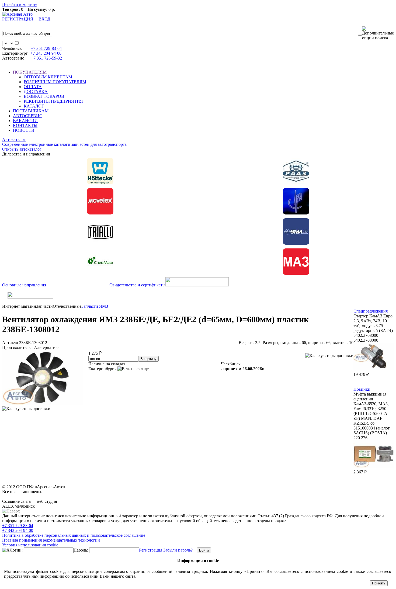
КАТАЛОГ (34, 106)
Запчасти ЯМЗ (94, 306)
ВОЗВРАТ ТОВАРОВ (44, 96)
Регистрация (150, 550)
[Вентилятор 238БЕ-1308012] (42, 403)
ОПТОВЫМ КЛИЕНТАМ (48, 77)
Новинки (361, 389)
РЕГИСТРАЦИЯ (17, 19)
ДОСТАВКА (36, 91)
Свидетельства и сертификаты (137, 285)
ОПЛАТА (33, 86)
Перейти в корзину (19, 4)
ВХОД (44, 19)
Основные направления (24, 285)
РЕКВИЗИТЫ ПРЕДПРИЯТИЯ (53, 101)
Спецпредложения (370, 311)
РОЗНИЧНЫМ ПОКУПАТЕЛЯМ (55, 81)
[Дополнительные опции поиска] (378, 33)
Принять (378, 583)
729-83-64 (46, 48)
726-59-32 (46, 58)
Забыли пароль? (178, 550)
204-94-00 (45, 53)
